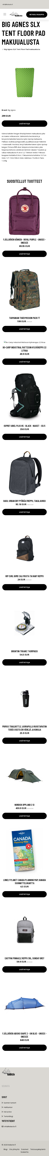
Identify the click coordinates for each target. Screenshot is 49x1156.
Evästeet (24, 1149)
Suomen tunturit (10, 1103)
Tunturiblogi (8, 1116)
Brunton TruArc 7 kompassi (24, 651)
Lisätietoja (24, 123)
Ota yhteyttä (14, 1149)
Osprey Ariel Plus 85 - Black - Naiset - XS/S (24, 425)
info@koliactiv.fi (8, 4)
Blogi (5, 1149)
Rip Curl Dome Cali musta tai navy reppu (24, 576)
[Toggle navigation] (5, 14)
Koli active (8, 1112)
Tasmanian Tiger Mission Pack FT (24, 317)
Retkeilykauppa (37, 14)
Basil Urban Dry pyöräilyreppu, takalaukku (24, 500)
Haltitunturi (8, 1107)
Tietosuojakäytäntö (37, 1149)
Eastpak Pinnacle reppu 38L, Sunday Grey (24, 958)
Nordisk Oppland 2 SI (24, 804)
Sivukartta (24, 1152)
